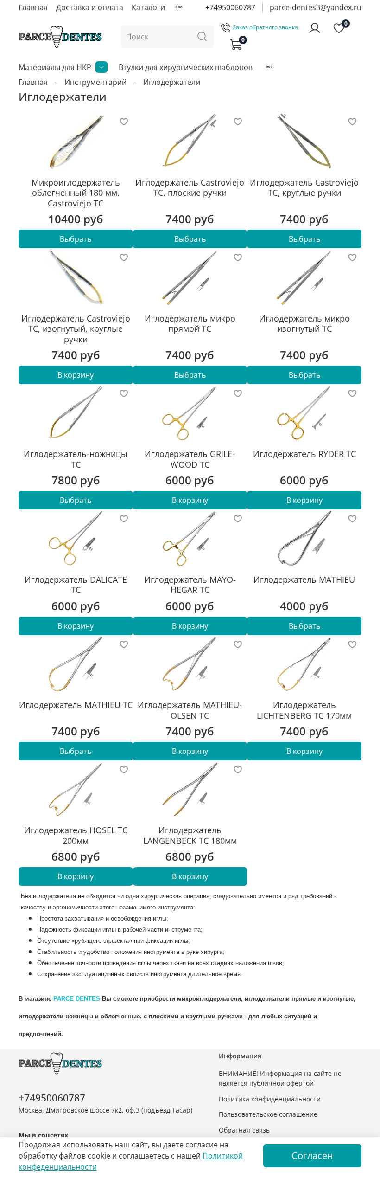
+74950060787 (230, 7)
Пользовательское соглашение (268, 1114)
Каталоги (148, 7)
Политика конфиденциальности (270, 1098)
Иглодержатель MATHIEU (304, 579)
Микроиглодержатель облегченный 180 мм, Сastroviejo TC (76, 193)
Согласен (312, 1155)
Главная (33, 7)
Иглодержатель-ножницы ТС (75, 459)
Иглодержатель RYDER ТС (304, 453)
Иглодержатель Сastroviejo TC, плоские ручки (189, 188)
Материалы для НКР (55, 67)
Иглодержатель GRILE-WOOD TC (190, 459)
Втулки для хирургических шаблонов (186, 67)
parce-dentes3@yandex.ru (315, 7)
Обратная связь (244, 1130)
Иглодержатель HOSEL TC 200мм (75, 835)
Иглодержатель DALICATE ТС (76, 585)
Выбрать (75, 239)
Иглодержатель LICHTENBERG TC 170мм (304, 710)
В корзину (75, 375)
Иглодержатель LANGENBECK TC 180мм (190, 835)
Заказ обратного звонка (265, 27)
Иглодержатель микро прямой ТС (190, 324)
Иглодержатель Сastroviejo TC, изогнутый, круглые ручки (75, 329)
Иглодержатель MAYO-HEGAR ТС (190, 585)
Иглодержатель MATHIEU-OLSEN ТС (190, 710)
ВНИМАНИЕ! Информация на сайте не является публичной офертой (280, 1078)
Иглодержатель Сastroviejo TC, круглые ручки (304, 188)
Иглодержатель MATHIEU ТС (76, 704)
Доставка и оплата (89, 7)
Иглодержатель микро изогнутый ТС (304, 324)
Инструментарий (95, 82)
